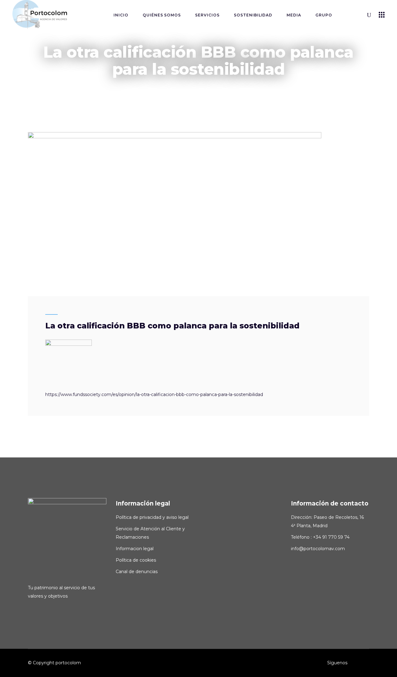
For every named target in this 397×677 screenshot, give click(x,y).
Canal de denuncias (137, 571)
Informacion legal (135, 548)
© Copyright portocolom (54, 663)
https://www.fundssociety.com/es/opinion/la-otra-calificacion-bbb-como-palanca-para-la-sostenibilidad (154, 394)
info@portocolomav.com (318, 548)
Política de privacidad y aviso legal (152, 517)
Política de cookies (136, 560)
